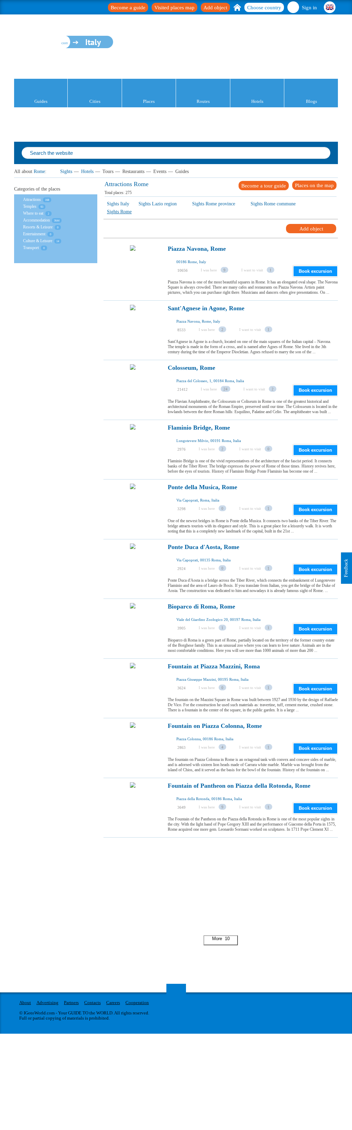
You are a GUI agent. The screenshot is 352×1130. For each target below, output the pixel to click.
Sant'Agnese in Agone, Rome (206, 308)
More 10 (221, 938)
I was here (209, 270)
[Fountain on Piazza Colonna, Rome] (132, 744)
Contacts (92, 1002)
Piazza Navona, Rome (197, 248)
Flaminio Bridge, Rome (199, 427)
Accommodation (36, 220)
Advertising (47, 1002)
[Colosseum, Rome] (132, 386)
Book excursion (315, 271)
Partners (71, 1002)
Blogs (311, 101)
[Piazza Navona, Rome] (132, 267)
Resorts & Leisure (38, 227)
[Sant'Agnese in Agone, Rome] (132, 327)
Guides (40, 101)
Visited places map (174, 7)
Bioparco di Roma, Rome (201, 606)
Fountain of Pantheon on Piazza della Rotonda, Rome (239, 785)
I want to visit (252, 270)
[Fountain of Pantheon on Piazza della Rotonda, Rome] (132, 804)
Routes (203, 101)
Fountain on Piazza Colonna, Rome (215, 726)
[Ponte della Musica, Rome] (132, 506)
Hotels (257, 101)
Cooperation (137, 1002)
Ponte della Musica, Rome (202, 487)
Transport (31, 247)
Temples (29, 206)
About (25, 1002)
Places (149, 101)
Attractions (32, 199)
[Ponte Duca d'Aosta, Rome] (132, 566)
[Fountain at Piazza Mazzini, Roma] (132, 685)
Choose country (264, 7)
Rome (39, 171)
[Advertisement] (220, 886)
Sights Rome (119, 211)
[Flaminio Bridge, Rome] (132, 446)
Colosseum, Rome (191, 367)
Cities (94, 101)
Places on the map (314, 185)
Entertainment (34, 234)
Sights (66, 171)
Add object (215, 7)
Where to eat (33, 213)
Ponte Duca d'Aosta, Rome (203, 547)
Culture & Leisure (37, 240)
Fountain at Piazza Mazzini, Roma (214, 666)
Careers (113, 1002)
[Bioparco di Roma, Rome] (132, 625)
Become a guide (128, 7)
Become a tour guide (263, 186)
